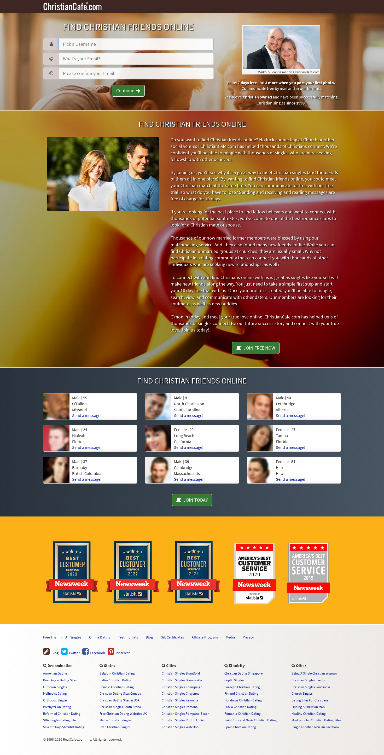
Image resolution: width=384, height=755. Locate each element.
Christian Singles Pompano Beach (185, 713)
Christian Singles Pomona (180, 707)
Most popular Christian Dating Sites (316, 720)
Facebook (97, 653)
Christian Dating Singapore (243, 673)
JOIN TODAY (194, 500)
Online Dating (99, 637)
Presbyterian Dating (57, 707)
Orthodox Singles (55, 700)
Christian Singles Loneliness (311, 687)
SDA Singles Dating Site (59, 720)
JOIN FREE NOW (258, 348)
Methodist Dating (55, 693)
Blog (149, 637)
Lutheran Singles (55, 687)
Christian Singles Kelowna (180, 700)
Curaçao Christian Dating (242, 687)
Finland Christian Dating (241, 693)
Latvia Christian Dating (240, 707)
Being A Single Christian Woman (314, 673)
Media (230, 637)
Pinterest (122, 653)
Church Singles (302, 693)
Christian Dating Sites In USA (119, 700)
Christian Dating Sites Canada (120, 693)
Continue (126, 91)
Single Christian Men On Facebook (315, 727)
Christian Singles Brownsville (182, 680)
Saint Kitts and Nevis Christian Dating (250, 720)
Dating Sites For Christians (310, 700)
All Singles (73, 637)
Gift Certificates (172, 637)
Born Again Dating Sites (60, 680)
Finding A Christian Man (308, 707)
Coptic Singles (234, 680)
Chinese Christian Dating (117, 687)
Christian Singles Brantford (181, 673)
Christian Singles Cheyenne (180, 693)
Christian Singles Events (308, 680)
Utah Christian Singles (115, 727)
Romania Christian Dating (242, 713)
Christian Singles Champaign (182, 687)
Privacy (248, 637)
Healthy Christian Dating (309, 713)
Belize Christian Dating (115, 680)
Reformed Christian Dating (61, 713)
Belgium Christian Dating (117, 673)
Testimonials (128, 637)
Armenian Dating (55, 673)
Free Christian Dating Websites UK (123, 713)
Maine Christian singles (115, 720)
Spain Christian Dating (240, 727)
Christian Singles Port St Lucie (182, 720)
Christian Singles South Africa (120, 707)
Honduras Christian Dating (243, 700)
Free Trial (50, 637)
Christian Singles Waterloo (180, 727)
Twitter (74, 653)
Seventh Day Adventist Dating (63, 727)
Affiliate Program (205, 637)
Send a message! (87, 415)
